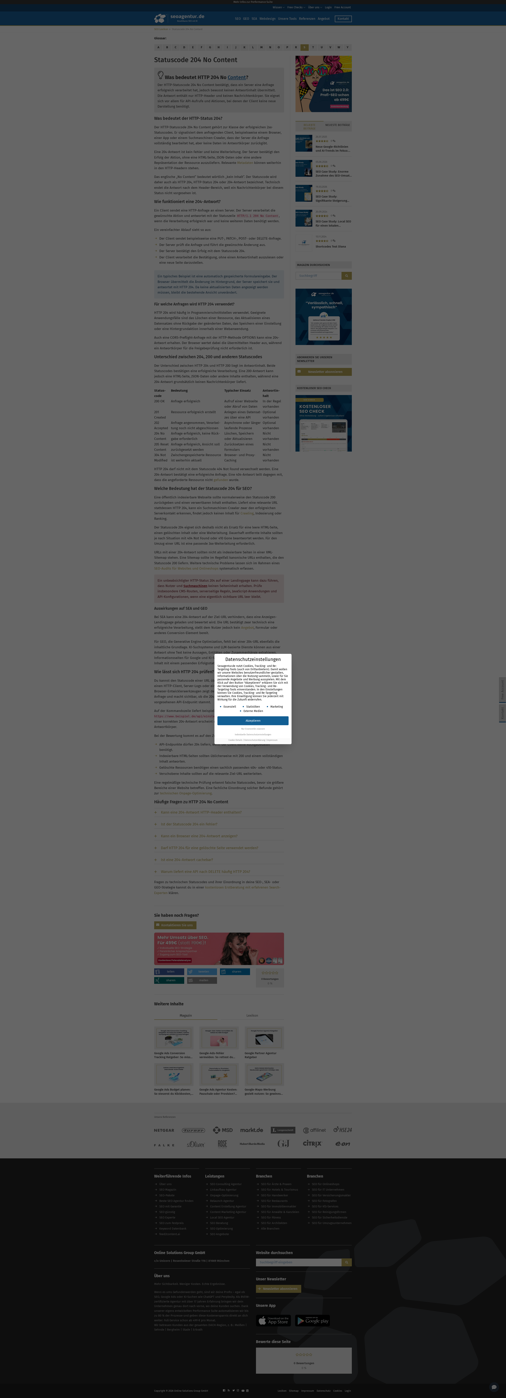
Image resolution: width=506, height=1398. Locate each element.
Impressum (272, 740)
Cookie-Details (235, 740)
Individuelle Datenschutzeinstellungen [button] (253, 734)
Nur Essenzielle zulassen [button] (253, 729)
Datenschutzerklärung (254, 740)
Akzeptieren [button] (253, 720)
